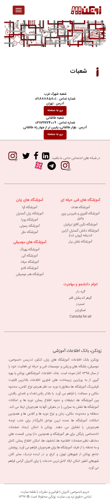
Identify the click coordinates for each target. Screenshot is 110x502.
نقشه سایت (28, 492)
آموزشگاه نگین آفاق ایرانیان (80, 224)
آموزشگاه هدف (80, 207)
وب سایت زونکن (59, 496)
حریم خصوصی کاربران (75, 492)
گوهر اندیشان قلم (80, 298)
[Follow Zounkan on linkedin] (45, 157)
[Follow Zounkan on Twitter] (26, 157)
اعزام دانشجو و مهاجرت (80, 284)
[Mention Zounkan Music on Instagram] (12, 157)
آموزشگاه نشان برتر (80, 241)
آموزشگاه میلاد (29, 262)
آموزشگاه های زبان (29, 200)
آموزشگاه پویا (29, 219)
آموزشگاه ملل (29, 232)
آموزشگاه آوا (29, 207)
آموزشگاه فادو (29, 268)
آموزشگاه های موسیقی (29, 242)
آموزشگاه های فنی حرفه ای (80, 200)
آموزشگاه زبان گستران (29, 213)
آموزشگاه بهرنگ (29, 249)
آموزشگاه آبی (29, 255)
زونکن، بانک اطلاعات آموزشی (77, 350)
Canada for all (80, 316)
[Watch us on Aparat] (39, 167)
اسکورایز (80, 310)
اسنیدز (80, 304)
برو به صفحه (55, 110)
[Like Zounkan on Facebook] (36, 157)
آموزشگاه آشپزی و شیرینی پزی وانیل (80, 216)
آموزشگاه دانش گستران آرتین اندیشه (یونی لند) (80, 233)
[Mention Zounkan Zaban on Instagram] (65, 167)
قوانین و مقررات (49, 492)
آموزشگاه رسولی (29, 226)
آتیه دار (80, 291)
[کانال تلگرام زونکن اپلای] (51, 167)
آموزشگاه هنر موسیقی (30, 274)
